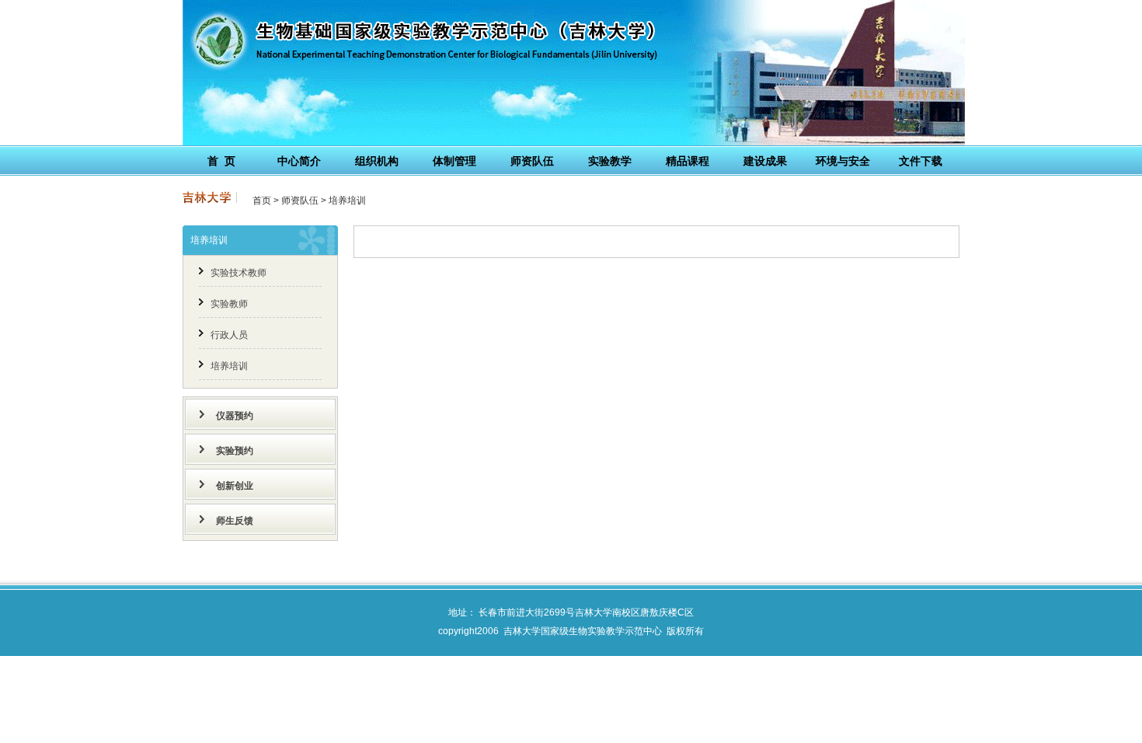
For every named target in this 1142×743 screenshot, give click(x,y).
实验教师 (229, 303)
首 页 (221, 161)
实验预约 (234, 450)
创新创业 (234, 485)
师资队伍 (300, 200)
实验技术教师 (238, 272)
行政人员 (229, 335)
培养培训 (347, 200)
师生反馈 (234, 520)
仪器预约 (234, 415)
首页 (261, 200)
